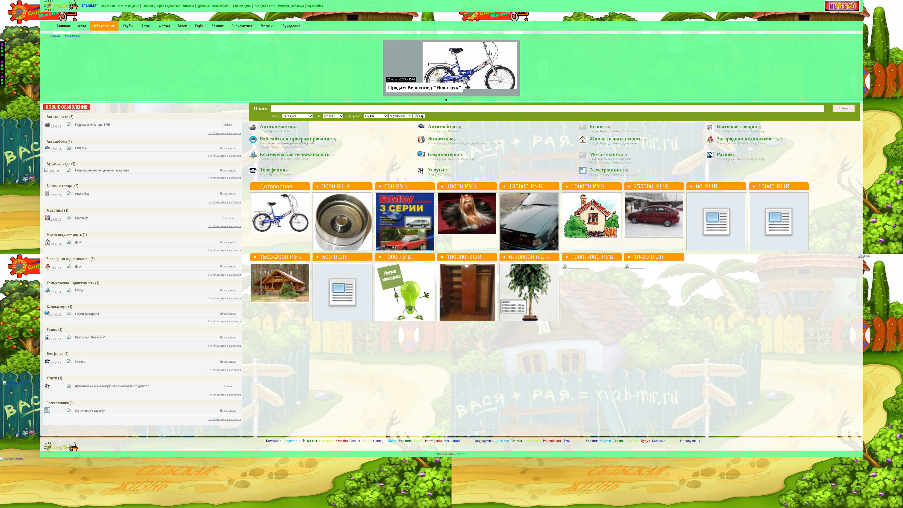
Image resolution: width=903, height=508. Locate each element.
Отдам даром (630, 131)
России (310, 440)
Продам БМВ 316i (517, 218)
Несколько (327, 441)
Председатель (263, 240)
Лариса (385, 240)
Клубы (128, 25)
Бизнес (597, 126)
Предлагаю (434, 174)
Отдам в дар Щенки (706, 218)
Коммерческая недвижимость (70, 283)
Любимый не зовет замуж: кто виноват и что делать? (112, 386)
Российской (532, 441)
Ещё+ (199, 25)
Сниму (634, 143)
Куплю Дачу (574, 218)
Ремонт (218, 25)
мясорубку (82, 193)
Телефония (55, 353)
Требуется (448, 174)
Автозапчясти (57, 116)
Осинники (449, 295)
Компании (452, 441)
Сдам (625, 143)
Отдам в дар (757, 131)
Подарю (627, 162)
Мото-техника (606, 154)
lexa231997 (325, 240)
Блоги (182, 25)
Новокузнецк (264, 224)
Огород (672, 441)
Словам (516, 441)
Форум (164, 25)
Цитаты (188, 6)
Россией (577, 441)
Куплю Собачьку (454, 218)
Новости (147, 6)
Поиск (261, 108)
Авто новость (221, 6)
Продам (273, 131)
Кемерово (449, 224)
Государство (483, 441)
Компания (273, 441)
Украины (405, 441)
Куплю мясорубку (579, 288)
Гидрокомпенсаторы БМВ (92, 124)
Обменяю (285, 131)
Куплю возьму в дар (489, 143)
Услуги (52, 378)
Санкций (379, 441)
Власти (605, 441)
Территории (292, 441)
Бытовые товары (60, 185)
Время (367, 441)
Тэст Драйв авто (264, 6)
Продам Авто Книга (394, 218)
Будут (645, 441)
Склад (79, 290)
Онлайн (342, 441)
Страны (618, 441)
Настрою (295, 147)
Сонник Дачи (242, 6)
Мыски (323, 224)
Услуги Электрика (87, 313)
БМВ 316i (81, 148)
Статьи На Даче (128, 6)
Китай (418, 441)
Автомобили (57, 141)
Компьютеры (57, 306)
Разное (52, 329)
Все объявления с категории (224, 133)
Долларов (501, 441)
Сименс (80, 361)
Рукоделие (291, 25)
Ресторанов (434, 441)
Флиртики (108, 6)
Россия (354, 441)
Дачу (78, 242)
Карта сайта (315, 6)
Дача (566, 441)
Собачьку (81, 218)
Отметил (632, 441)
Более (392, 441)
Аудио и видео (58, 163)
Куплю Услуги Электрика (399, 288)
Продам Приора (639, 218)
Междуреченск (763, 224)
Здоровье (203, 6)
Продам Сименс (328, 288)
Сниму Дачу (263, 288)
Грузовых (257, 441)
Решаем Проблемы (291, 6)
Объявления (104, 25)
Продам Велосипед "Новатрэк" (424, 87)
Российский (552, 441)
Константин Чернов (453, 240)
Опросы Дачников (168, 6)
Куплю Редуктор (765, 218)
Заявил (466, 441)
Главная (63, 25)
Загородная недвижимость (68, 258)
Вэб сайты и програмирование (296, 139)
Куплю (264, 131)
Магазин (268, 25)
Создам (284, 147)
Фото (82, 25)
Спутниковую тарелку (90, 410)
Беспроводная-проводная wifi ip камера (102, 170)
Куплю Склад (513, 288)
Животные (55, 210)
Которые (658, 441)
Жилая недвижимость (64, 234)
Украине (592, 441)
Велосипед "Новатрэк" (90, 337)
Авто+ (146, 25)
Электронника (58, 402)
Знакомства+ (242, 25)
